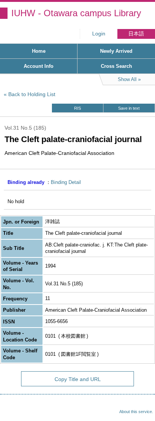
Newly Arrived (116, 51)
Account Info (38, 66)
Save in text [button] (129, 108)
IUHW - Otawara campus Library (76, 13)
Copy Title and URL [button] (78, 379)
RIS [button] (77, 108)
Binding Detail (66, 182)
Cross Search (116, 66)
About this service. (136, 411)
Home (39, 51)
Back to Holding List (31, 94)
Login (98, 34)
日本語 (136, 34)
